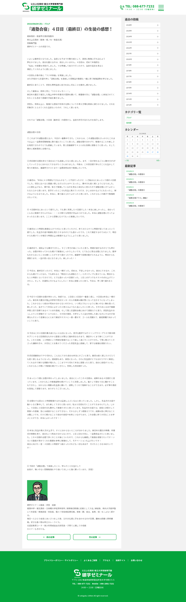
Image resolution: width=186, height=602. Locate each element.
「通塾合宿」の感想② (135, 188)
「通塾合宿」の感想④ (135, 172)
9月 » (158, 160)
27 (152, 152)
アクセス (106, 560)
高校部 (129, 122)
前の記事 (49, 537)
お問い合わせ (136, 560)
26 (147, 152)
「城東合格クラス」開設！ (137, 196)
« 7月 (127, 160)
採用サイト (120, 560)
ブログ (129, 117)
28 (157, 152)
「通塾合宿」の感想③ (135, 180)
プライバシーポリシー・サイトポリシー (61, 560)
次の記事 (94, 537)
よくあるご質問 (90, 560)
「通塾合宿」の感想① (135, 204)
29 (127, 156)
